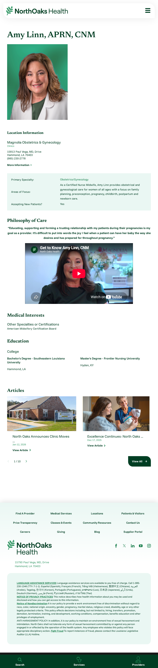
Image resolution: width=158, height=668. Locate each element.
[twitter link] (124, 546)
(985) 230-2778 (16, 158)
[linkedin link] (132, 546)
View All (137, 461)
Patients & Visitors (132, 513)
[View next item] (26, 461)
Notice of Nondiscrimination (32, 603)
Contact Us (133, 522)
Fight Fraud (57, 630)
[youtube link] (141, 546)
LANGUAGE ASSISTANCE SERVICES (36, 582)
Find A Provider (25, 513)
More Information (18, 165)
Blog (97, 531)
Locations (97, 513)
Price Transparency (25, 522)
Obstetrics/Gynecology (74, 179)
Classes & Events (61, 522)
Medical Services (61, 513)
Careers (25, 531)
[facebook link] (116, 546)
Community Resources (97, 522)
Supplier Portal (133, 531)
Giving (61, 531)
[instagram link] (149, 546)
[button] (146, 10)
